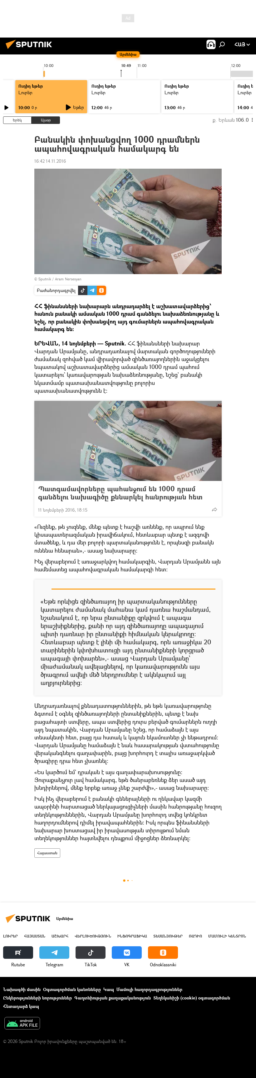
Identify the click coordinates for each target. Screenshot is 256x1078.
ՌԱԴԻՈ (195, 936)
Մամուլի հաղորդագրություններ (149, 989)
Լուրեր (10, 936)
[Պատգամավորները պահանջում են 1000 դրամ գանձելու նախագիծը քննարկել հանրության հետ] (128, 441)
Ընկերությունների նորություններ (37, 998)
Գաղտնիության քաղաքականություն (112, 998)
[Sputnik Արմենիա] (30, 50)
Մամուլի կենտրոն (227, 936)
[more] (214, 509)
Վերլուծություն (93, 936)
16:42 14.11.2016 (50, 161)
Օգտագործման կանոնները (72, 989)
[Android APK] (22, 1024)
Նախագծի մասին (22, 989)
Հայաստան (47, 853)
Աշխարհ (60, 936)
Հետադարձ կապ (21, 1006)
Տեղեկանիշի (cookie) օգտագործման (191, 998)
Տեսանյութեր (168, 936)
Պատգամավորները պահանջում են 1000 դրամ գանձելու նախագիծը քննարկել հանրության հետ (120, 493)
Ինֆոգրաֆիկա (132, 936)
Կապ (108, 989)
